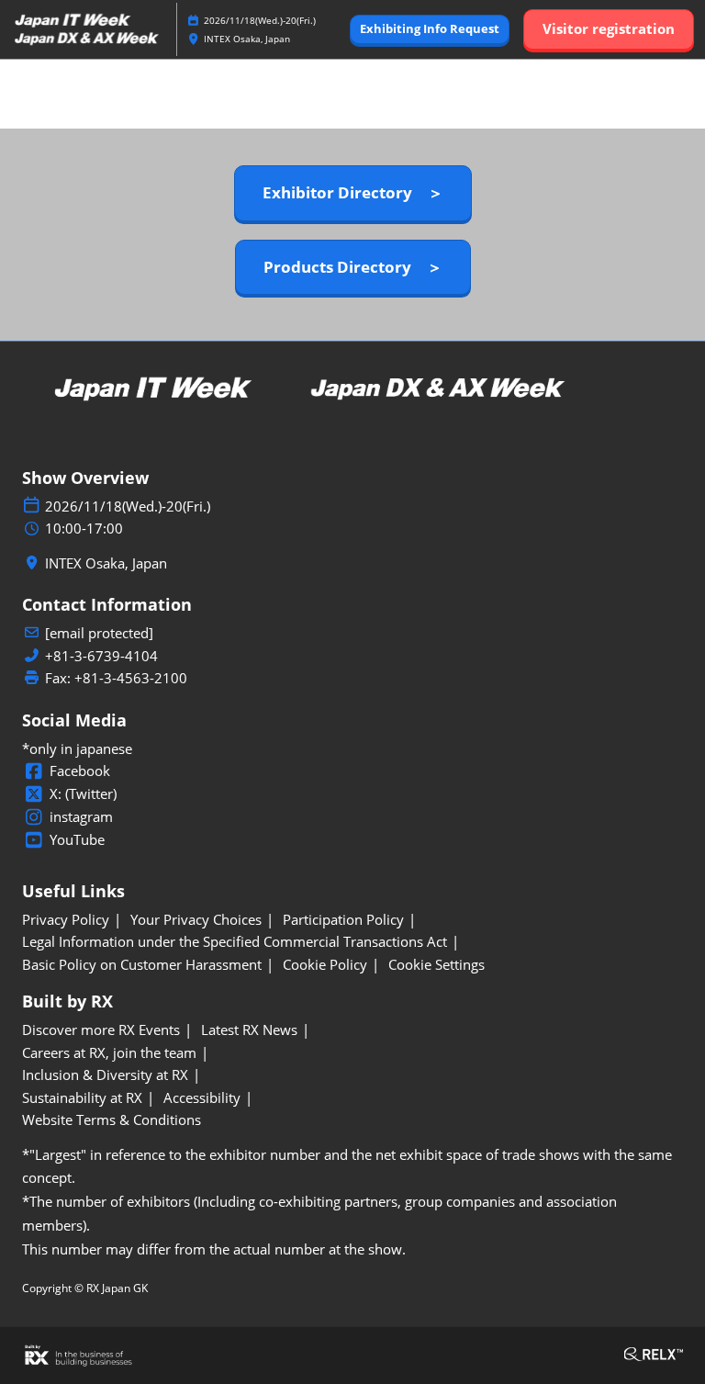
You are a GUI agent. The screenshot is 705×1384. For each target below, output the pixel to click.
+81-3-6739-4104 (101, 656)
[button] (429, 29)
